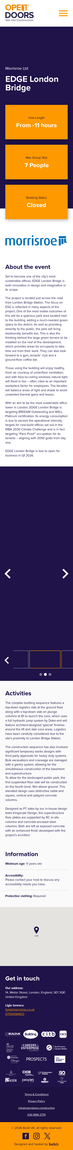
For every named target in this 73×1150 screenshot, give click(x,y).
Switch (53, 1144)
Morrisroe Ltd (16, 68)
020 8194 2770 (36, 1115)
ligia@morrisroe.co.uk (20, 1009)
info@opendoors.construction (36, 1108)
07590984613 (14, 1014)
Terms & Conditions (37, 1094)
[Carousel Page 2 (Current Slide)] (45, 674)
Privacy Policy (36, 1101)
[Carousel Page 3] (50, 674)
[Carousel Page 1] (40, 674)
